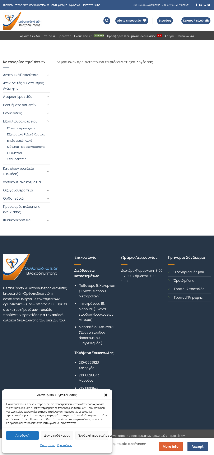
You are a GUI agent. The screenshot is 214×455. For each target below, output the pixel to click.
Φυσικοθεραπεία (17, 220)
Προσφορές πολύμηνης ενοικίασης (131, 36)
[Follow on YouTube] (209, 5)
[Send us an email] (200, 5)
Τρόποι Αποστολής (188, 289)
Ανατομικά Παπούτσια (20, 75)
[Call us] (205, 5)
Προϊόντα (64, 36)
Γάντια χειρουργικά (21, 128)
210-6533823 (89, 362)
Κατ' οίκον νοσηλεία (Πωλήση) (18, 171)
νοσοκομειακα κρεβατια (22, 182)
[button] (106, 395)
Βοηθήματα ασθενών (19, 105)
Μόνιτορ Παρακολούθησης (26, 146)
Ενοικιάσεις (82, 36)
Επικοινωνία (185, 36)
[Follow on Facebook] (196, 5)
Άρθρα (169, 36)
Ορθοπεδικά (13, 198)
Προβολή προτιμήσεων (93, 435)
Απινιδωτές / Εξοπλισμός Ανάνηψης (23, 86)
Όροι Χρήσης (183, 280)
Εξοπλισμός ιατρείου (20, 121)
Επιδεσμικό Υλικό (19, 140)
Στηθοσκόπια (17, 159)
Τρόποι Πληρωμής (188, 297)
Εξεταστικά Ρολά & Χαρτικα (26, 134)
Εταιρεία (49, 36)
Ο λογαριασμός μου (188, 272)
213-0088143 (88, 388)
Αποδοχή (22, 435)
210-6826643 (89, 375)
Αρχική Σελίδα (30, 36)
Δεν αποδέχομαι (57, 435)
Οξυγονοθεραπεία (18, 190)
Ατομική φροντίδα (17, 96)
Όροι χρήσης (47, 445)
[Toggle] (47, 75)
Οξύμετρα (14, 153)
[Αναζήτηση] (106, 20)
